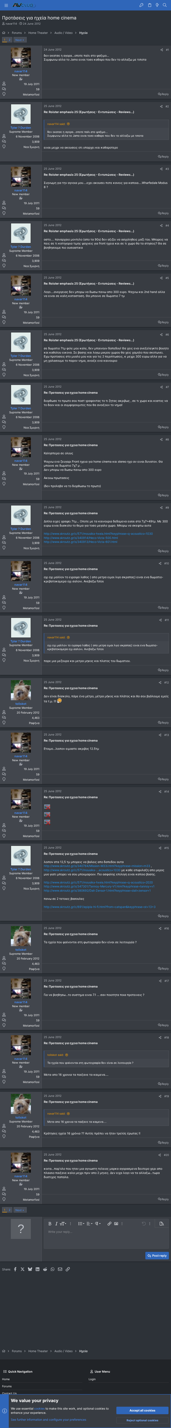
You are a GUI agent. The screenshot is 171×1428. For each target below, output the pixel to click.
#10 (166, 563)
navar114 (11, 23)
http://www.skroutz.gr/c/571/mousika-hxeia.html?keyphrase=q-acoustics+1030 (98, 533)
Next (18, 40)
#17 (167, 981)
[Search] (165, 5)
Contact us (9, 1393)
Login (92, 1379)
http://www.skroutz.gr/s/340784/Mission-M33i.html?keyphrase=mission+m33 (97, 866)
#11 (167, 620)
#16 (166, 928)
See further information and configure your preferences (48, 1419)
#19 (166, 1096)
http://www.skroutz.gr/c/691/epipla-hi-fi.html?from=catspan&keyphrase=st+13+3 (100, 907)
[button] (6, 5)
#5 (167, 278)
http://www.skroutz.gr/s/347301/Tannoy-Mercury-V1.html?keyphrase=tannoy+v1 (99, 886)
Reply (165, 94)
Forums (7, 1386)
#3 (167, 169)
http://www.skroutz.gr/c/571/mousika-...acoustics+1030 (82, 870)
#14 (166, 791)
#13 (166, 735)
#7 (167, 387)
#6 (167, 334)
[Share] (162, 50)
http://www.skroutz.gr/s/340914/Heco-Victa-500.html (81, 538)
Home (6, 1379)
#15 (166, 848)
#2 (167, 106)
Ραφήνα (34, 723)
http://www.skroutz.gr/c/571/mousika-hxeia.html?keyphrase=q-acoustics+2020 (98, 882)
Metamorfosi (31, 94)
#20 (166, 1155)
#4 (167, 225)
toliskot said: (55, 1054)
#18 (166, 1037)
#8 (167, 439)
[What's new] (157, 5)
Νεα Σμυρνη (31, 147)
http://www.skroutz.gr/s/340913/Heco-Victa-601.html (80, 541)
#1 (167, 49)
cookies (39, 1408)
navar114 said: (56, 124)
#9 (167, 507)
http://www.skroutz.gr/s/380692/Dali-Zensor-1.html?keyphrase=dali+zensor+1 (97, 890)
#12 (166, 682)
